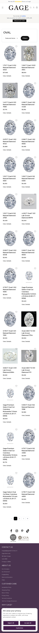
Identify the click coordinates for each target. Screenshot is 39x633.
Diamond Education (7, 577)
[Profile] (33, 7)
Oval (7, 32)
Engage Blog (5, 574)
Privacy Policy (5, 595)
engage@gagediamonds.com (9, 550)
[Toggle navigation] (2, 7)
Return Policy (5, 592)
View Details (7, 76)
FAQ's (3, 580)
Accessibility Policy (6, 587)
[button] (27, 518)
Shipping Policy (6, 590)
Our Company (5, 569)
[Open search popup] (30, 7)
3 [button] (23, 518)
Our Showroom (6, 571)
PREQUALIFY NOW (19, 20)
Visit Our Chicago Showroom (9, 601)
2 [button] (19, 518)
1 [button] (15, 518)
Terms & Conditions (7, 598)
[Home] (18, 8)
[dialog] (19, 620)
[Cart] (36, 7)
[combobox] (11, 38)
